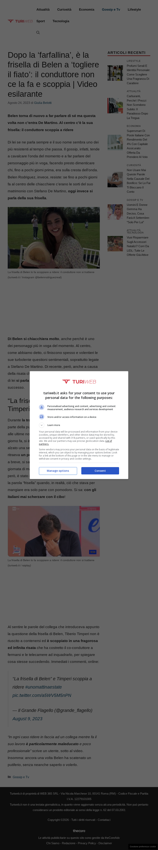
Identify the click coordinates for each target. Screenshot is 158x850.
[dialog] (79, 425)
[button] (79, 425)
